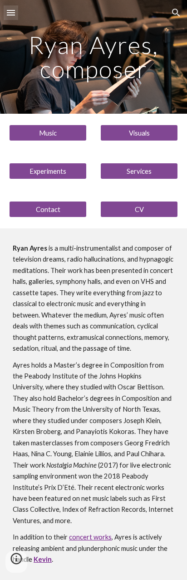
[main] (93, 57)
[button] (11, 12)
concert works (90, 537)
